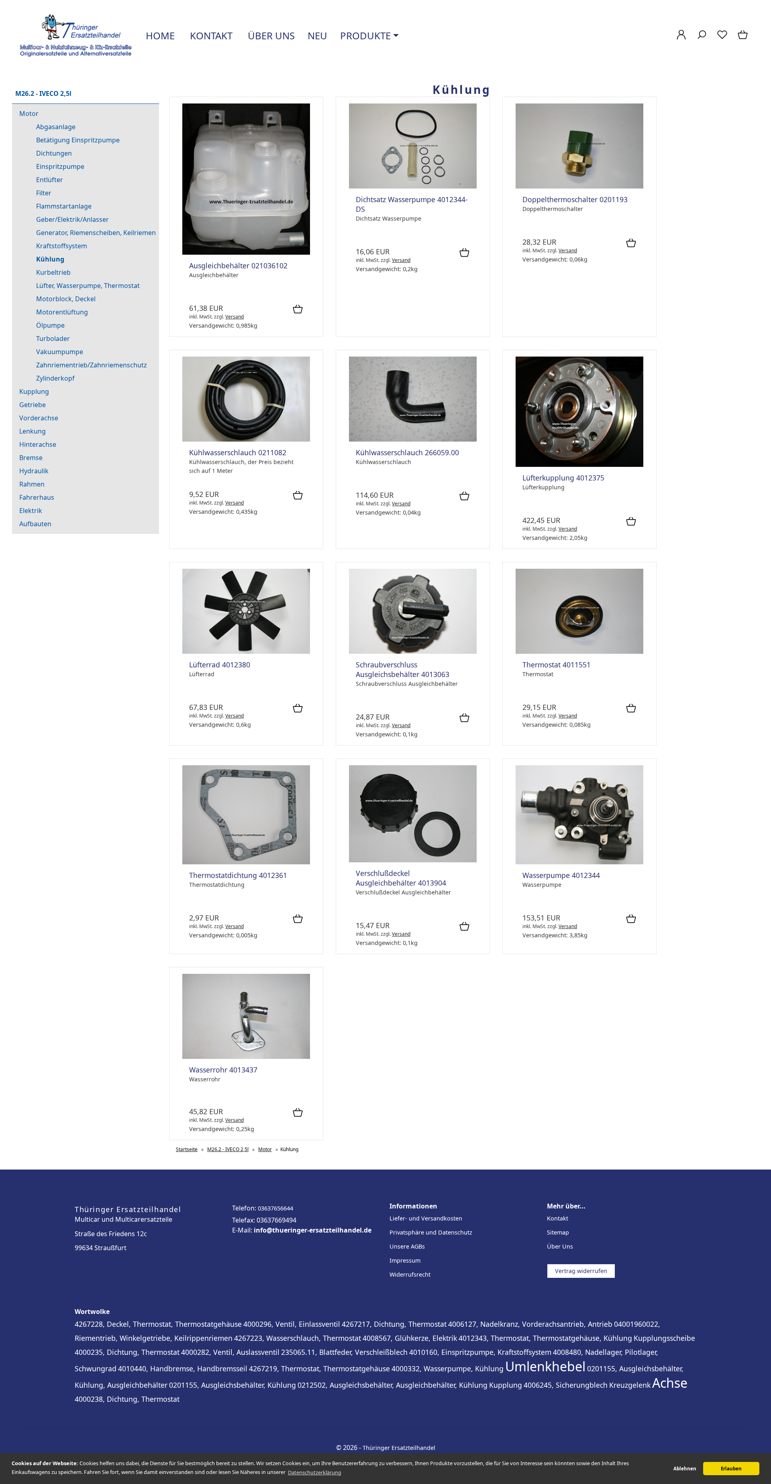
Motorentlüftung (62, 312)
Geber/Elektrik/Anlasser (72, 219)
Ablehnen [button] (684, 1469)
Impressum (405, 1260)
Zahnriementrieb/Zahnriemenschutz (91, 365)
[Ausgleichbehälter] (246, 252)
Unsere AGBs (407, 1246)
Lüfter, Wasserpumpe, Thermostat (88, 285)
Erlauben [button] (731, 1469)
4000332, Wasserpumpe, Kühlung (448, 1368)
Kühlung (50, 259)
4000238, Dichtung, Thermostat (127, 1399)
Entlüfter (49, 179)
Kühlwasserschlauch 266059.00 (407, 452)
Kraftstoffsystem (61, 245)
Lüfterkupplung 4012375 (563, 478)
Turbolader (53, 338)
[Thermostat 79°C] (579, 651)
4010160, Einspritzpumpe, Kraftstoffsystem (480, 1352)
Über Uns (560, 1246)
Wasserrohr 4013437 (223, 1069)
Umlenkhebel (545, 1366)
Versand (234, 316)
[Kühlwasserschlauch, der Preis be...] (246, 439)
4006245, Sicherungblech (566, 1385)
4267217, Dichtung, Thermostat (394, 1324)
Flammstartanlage (64, 206)
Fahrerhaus (36, 497)
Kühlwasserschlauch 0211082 (237, 452)
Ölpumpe (50, 325)
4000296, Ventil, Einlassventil (291, 1324)
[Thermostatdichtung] (246, 862)
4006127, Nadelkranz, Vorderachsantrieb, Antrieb (530, 1324)
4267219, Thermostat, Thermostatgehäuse (319, 1368)
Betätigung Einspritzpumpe (78, 140)
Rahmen (32, 484)
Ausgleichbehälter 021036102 (238, 265)
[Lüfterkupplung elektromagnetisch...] (579, 464)
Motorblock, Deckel (66, 298)
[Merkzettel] (722, 39)
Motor (29, 113)
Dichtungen (54, 153)
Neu (317, 35)
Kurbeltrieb (53, 272)
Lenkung (32, 431)
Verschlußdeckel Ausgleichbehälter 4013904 (401, 878)
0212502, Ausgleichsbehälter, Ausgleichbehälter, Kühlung (392, 1385)
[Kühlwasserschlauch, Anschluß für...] (413, 439)
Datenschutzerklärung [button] (314, 1472)
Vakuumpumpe (59, 351)
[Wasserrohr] (246, 1056)
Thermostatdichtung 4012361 (238, 875)
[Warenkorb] (743, 39)
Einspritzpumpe (60, 166)
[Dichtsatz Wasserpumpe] (413, 186)
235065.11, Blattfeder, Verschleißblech (344, 1352)
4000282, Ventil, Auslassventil (230, 1352)
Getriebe (32, 404)
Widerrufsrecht (410, 1274)
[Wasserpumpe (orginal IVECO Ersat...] (579, 862)
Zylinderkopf (55, 378)
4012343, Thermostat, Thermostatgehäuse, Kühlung (545, 1338)
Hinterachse (37, 444)
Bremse (31, 457)
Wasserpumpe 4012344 (561, 875)
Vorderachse (38, 418)
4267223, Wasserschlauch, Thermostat (297, 1338)
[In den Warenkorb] (297, 310)
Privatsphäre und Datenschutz (431, 1232)
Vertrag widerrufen (581, 1271)
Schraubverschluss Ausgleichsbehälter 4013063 (402, 669)
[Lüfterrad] (246, 651)
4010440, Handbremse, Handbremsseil (182, 1368)
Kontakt (210, 35)
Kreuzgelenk (630, 1385)
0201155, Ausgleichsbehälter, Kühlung (232, 1385)
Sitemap (558, 1232)
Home (159, 35)
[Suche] (701, 39)
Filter (43, 193)
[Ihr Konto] (681, 39)
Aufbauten (35, 523)
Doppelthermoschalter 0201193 (575, 199)
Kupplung (34, 391)
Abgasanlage (55, 126)
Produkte (365, 35)
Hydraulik (34, 470)
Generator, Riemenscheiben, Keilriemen (96, 232)
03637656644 (275, 1208)
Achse (669, 1382)
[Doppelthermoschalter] (579, 186)
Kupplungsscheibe (664, 1338)
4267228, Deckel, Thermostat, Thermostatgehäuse (158, 1324)
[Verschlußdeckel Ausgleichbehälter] (413, 860)
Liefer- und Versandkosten (426, 1218)
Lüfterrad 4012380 (219, 664)
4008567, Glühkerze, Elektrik (410, 1338)
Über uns (270, 35)
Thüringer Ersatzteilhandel (399, 1448)
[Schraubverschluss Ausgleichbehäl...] (413, 651)
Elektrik (30, 510)
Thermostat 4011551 (556, 664)
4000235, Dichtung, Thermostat (127, 1352)
